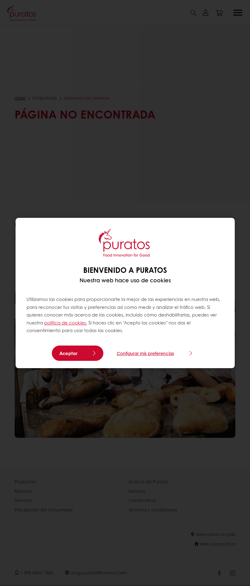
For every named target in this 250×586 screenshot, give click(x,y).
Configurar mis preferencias (145, 353)
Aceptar (68, 353)
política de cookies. (65, 322)
